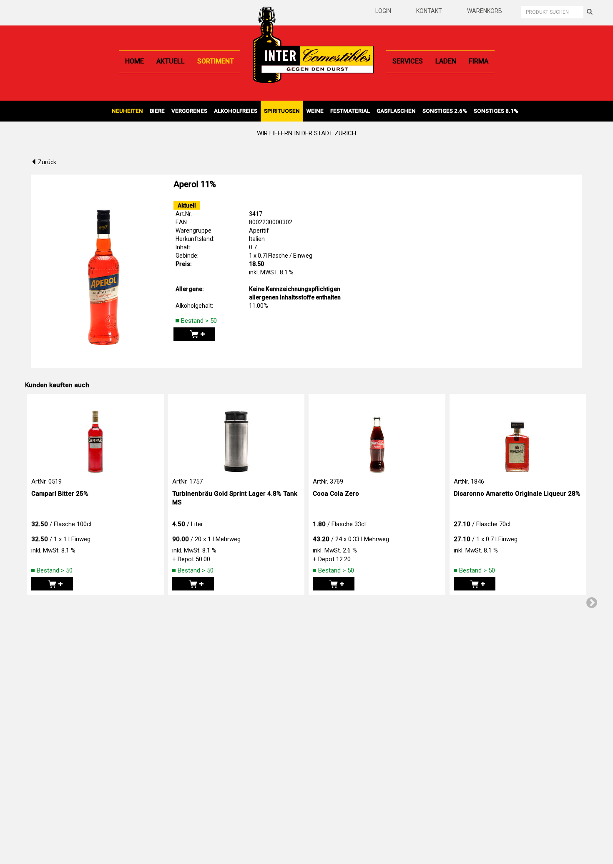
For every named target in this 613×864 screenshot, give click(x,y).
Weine (315, 111)
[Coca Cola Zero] (377, 435)
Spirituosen (282, 111)
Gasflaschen (396, 111)
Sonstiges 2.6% (444, 111)
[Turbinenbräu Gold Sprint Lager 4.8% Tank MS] (236, 435)
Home (134, 61)
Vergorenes (189, 111)
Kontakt (429, 11)
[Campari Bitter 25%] (95, 435)
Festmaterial (350, 111)
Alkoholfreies (235, 111)
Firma (478, 61)
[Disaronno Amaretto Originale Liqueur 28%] (518, 435)
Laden (445, 61)
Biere (157, 111)
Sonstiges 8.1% (496, 111)
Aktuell (170, 61)
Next (591, 603)
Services (407, 61)
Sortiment (215, 61)
